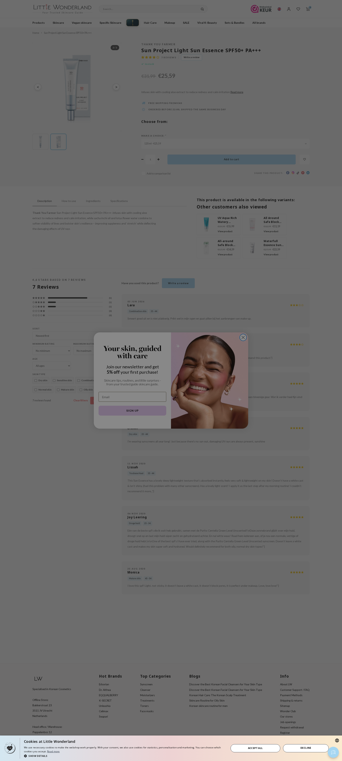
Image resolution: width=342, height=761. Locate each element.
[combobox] (337, 740)
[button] (123, 755)
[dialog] (171, 748)
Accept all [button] (255, 748)
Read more (53, 751)
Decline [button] (305, 748)
